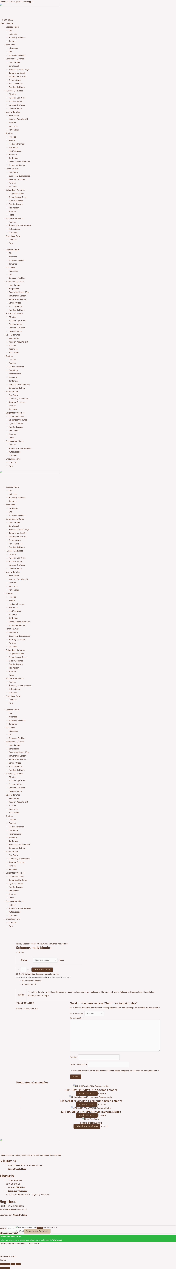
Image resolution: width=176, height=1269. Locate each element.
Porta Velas (14, 130)
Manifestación (15, 151)
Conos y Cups (15, 80)
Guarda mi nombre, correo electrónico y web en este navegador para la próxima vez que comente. (116, 1071)
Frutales (12, 137)
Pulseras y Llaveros (14, 91)
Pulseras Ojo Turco (17, 98)
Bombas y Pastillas (17, 37)
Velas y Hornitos (13, 112)
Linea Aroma (14, 62)
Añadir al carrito (42, 969)
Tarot (11, 243)
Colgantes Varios (16, 193)
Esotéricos (13, 147)
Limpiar (60, 960)
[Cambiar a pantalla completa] (7, 1264)
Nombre (74, 1057)
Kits (10, 30)
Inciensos (13, 34)
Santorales (13, 158)
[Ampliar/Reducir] (2, 1264)
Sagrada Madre (12, 27)
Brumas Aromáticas (14, 218)
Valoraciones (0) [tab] (29, 984)
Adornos (12, 211)
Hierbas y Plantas (16, 144)
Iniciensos (13, 48)
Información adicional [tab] (32, 981)
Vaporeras (13, 126)
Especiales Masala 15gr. (19, 69)
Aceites (9, 133)
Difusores (13, 233)
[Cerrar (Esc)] (18, 1264)
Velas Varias (14, 116)
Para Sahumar (12, 169)
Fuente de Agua (16, 204)
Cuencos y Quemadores (19, 176)
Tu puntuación (77, 1014)
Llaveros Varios (15, 108)
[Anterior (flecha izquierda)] (2, 1268)
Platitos (12, 183)
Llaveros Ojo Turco (17, 105)
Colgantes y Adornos (15, 190)
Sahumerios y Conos (15, 59)
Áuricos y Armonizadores (20, 225)
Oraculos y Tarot (13, 236)
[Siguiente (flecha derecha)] (7, 1268)
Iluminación (14, 208)
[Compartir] (13, 1264)
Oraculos (13, 240)
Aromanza (10, 45)
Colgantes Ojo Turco (18, 197)
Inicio (18, 944)
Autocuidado (14, 229)
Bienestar (13, 154)
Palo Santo (13, 172)
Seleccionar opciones (87, 1126)
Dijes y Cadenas (16, 201)
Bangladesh (14, 66)
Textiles (12, 222)
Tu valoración (76, 1018)
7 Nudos (12, 94)
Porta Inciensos (16, 84)
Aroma (24, 960)
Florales (12, 140)
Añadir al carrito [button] (87, 1093)
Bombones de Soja (17, 165)
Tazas (11, 215)
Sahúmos (13, 41)
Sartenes (13, 186)
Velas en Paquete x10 (18, 119)
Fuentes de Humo (17, 87)
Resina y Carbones (17, 179)
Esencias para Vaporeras (19, 162)
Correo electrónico (79, 1064)
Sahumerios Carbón (17, 73)
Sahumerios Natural (17, 76)
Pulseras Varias (15, 101)
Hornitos (12, 123)
